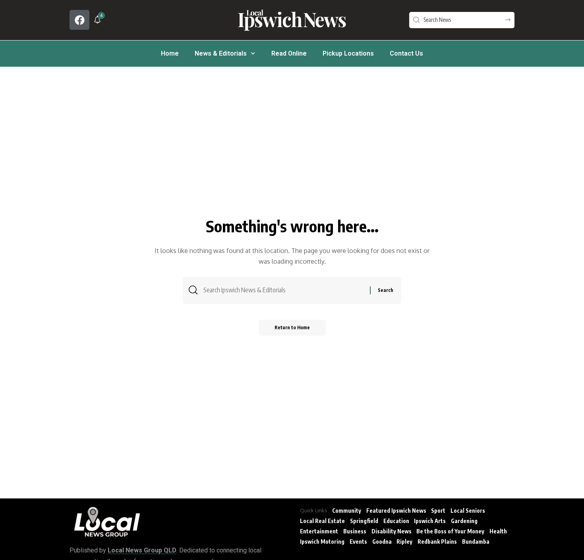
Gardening (464, 521)
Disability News (391, 531)
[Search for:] (283, 290)
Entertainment (319, 531)
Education (396, 521)
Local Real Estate (322, 521)
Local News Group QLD (142, 550)
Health (498, 531)
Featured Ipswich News (396, 510)
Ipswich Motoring (322, 541)
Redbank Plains (437, 541)
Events (358, 541)
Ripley (404, 541)
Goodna (382, 541)
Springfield (364, 521)
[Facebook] (79, 20)
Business (354, 531)
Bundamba (475, 541)
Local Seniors (468, 510)
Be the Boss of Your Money (450, 531)
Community (346, 510)
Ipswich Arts (430, 521)
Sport (438, 510)
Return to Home (292, 327)
